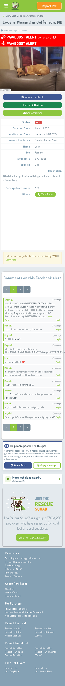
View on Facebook (34, 97)
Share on (27, 105)
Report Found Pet (13, 648)
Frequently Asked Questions (19, 562)
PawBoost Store (13, 595)
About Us (9, 588)
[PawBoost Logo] (15, 6)
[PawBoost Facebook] (17, 569)
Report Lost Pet (13, 628)
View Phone (47, 194)
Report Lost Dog (13, 631)
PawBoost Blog (12, 565)
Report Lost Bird (43, 628)
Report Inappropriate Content (15, 30)
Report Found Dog (14, 651)
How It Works (11, 592)
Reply (58, 319)
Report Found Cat (13, 655)
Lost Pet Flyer (12, 668)
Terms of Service (13, 576)
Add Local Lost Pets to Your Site (21, 615)
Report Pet (49, 6)
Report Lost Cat (13, 635)
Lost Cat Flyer (41, 668)
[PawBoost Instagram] (21, 569)
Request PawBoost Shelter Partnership (24, 612)
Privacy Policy (11, 572)
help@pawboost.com (30, 558)
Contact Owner (34, 112)
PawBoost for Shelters (16, 608)
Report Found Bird (44, 648)
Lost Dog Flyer (12, 671)
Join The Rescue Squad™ (32, 537)
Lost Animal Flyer (43, 671)
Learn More (11, 259)
